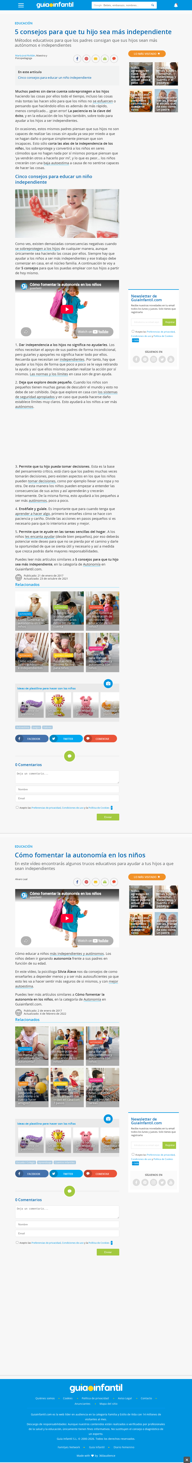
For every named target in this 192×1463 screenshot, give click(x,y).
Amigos (23, 1083)
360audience (107, 1455)
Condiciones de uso (73, 807)
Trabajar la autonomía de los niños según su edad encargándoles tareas (101, 1094)
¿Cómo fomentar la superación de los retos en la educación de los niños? (100, 619)
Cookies (68, 1398)
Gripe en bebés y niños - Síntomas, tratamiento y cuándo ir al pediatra (166, 75)
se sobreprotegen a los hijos (37, 248)
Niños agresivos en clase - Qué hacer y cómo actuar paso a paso (140, 75)
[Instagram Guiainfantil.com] (153, 359)
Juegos (36, 727)
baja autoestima (56, 163)
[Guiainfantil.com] (55, 7)
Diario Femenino (124, 1447)
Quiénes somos (45, 1398)
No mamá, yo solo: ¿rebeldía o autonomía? (31, 1058)
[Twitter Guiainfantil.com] (162, 359)
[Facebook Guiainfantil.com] (136, 359)
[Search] (152, 5)
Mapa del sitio (108, 1403)
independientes (72, 359)
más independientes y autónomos (77, 953)
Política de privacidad (96, 1398)
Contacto (146, 1398)
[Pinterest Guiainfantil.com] (145, 359)
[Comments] (114, 59)
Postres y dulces (63, 655)
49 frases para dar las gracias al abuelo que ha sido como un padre (167, 103)
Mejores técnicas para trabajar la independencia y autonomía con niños (100, 661)
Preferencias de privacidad (46, 807)
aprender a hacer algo (32, 513)
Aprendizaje (44, 1162)
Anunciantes (82, 1403)
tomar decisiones (42, 481)
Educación (24, 23)
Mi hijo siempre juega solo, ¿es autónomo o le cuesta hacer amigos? (29, 1096)
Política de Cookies (98, 807)
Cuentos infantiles (65, 1162)
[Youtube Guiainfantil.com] (171, 359)
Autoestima (22, 727)
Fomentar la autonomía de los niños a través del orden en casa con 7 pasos (66, 1096)
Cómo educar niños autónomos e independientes (30, 664)
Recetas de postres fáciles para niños (63, 664)
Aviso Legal (125, 1398)
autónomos (24, 406)
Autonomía (91, 564)
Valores (47, 727)
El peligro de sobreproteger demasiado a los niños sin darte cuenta (64, 619)
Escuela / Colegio (25, 1162)
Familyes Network (69, 1447)
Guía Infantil (97, 1447)
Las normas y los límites (49, 374)
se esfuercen (103, 101)
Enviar (108, 817)
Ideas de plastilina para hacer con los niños (46, 688)
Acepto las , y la (64, 807)
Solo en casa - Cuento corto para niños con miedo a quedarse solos (140, 102)
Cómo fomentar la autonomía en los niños (31, 623)
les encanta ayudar (40, 536)
